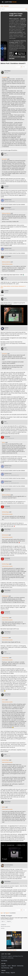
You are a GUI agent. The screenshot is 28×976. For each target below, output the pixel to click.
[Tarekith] (2, 186)
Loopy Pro (10, 2)
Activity (2, 928)
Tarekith (6, 186)
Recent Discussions (5, 926)
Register (7, 913)
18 (23, 66)
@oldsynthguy (5, 512)
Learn (9, 965)
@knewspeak (5, 535)
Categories (3, 924)
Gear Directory (5, 967)
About (3, 972)
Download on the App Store (20, 53)
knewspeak (7, 436)
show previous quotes (7, 264)
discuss (14, 950)
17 (21, 66)
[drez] (2, 154)
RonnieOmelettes (8, 865)
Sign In (2, 913)
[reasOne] (2, 328)
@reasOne (4, 353)
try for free (9, 950)
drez (5, 153)
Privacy (8, 972)
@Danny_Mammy (6, 213)
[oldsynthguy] (2, 72)
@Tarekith (4, 77)
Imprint (13, 972)
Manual (14, 965)
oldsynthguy (7, 70)
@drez (3, 442)
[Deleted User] (7, 199)
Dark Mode (4, 960)
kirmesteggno (7, 207)
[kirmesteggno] (2, 208)
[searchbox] (14, 9)
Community (20, 965)
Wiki (11, 967)
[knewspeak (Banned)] (2, 437)
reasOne (6, 327)
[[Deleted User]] (2, 200)
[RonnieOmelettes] (2, 865)
